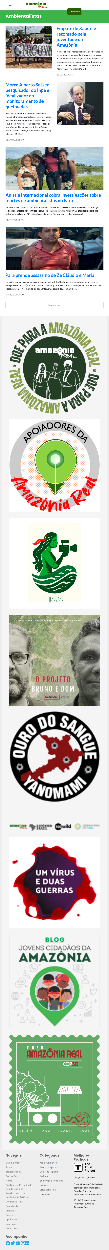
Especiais (45, 1194)
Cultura (44, 1185)
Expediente (12, 1205)
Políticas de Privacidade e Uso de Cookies (20, 1187)
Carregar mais (54, 305)
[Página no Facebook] (8, 1243)
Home (9, 1180)
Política (44, 1176)
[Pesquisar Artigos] (86, 11)
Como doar (74, 11)
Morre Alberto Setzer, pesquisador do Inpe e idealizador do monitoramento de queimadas (27, 95)
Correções (12, 1176)
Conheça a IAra (14, 1201)
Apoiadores (12, 1219)
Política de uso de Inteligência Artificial (17, 1195)
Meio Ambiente (48, 1162)
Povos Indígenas (49, 1167)
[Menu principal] (10, 4)
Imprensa (11, 1223)
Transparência (14, 1171)
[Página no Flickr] (27, 1243)
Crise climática (48, 1189)
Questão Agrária (49, 1171)
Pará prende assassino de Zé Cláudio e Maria (50, 275)
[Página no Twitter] (13, 1243)
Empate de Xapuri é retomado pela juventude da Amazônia (76, 37)
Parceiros (11, 1214)
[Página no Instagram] (23, 1243)
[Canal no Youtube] (18, 1243)
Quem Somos (13, 1162)
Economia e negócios (51, 1180)
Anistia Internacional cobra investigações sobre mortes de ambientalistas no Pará (53, 197)
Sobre (9, 1167)
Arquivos (11, 1210)
